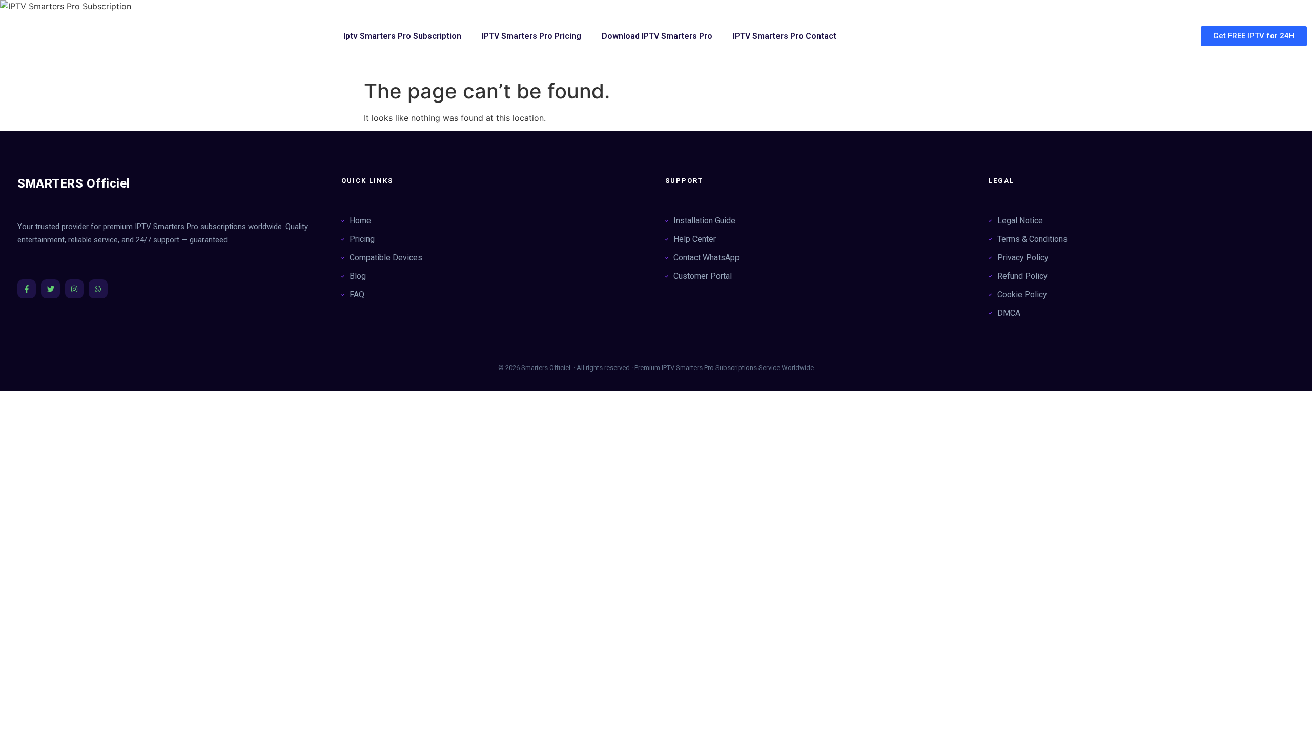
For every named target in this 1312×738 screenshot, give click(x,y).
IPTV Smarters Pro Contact (784, 36)
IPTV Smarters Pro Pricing (531, 36)
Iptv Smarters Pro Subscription (402, 36)
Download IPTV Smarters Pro (657, 36)
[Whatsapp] (98, 288)
